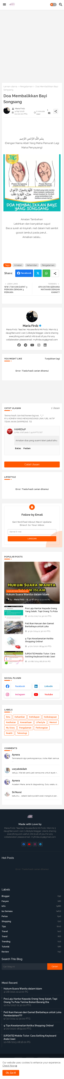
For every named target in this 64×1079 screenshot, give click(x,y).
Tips (31, 926)
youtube (48, 694)
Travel (31, 931)
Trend (31, 936)
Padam (27, 448)
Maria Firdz (30, 325)
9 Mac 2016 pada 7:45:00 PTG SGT (28, 432)
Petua (31, 916)
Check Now (8, 1065)
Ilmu (8, 717)
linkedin (48, 686)
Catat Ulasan (32, 464)
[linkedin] (45, 345)
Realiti (9, 733)
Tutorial (31, 947)
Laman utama (10, 86)
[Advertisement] (32, 46)
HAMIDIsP (20, 429)
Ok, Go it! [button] (11, 1072)
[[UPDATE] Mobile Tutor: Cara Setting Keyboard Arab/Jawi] (13, 657)
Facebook (26, 273)
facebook (20, 686)
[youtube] (32, 345)
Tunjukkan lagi (52, 358)
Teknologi (22, 733)
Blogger (31, 896)
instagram (20, 694)
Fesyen (31, 901)
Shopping (31, 921)
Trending (31, 941)
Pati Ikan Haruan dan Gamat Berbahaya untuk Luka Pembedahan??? (39, 626)
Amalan (18, 265)
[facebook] (19, 345)
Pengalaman (26, 86)
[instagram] (38, 345)
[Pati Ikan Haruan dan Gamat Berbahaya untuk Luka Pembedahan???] (13, 627)
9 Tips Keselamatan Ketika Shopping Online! (39, 640)
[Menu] (4, 4)
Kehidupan (34, 717)
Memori (53, 722)
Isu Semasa (31, 911)
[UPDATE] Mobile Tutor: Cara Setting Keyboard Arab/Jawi (40, 655)
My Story (10, 728)
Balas (18, 448)
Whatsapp (46, 273)
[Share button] (55, 273)
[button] (53, 4)
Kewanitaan (26, 722)
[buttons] (23, 844)
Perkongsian (42, 728)
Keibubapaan (50, 717)
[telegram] (25, 345)
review (31, 952)
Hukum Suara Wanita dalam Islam (23, 988)
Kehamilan (32, 265)
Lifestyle (40, 722)
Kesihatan (11, 722)
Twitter (38, 273)
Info (31, 906)
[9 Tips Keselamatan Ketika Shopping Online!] (13, 642)
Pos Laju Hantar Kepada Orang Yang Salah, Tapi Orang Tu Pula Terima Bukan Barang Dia (41, 611)
